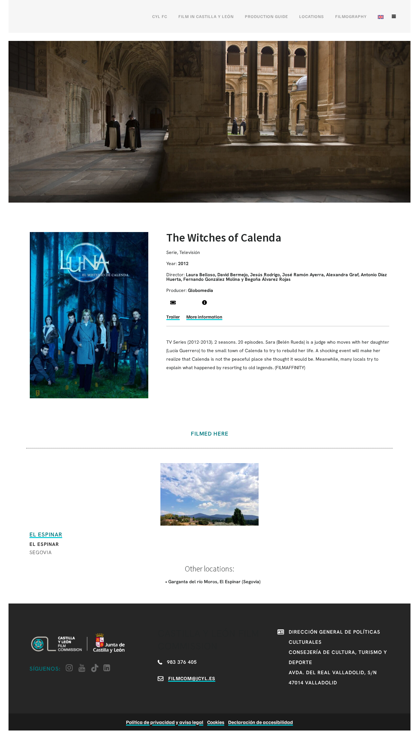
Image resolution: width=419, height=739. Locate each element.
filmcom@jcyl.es (191, 678)
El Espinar (45, 534)
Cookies (215, 722)
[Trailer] (173, 302)
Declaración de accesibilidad (260, 722)
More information (204, 316)
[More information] (204, 302)
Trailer (173, 316)
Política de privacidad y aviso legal (164, 722)
